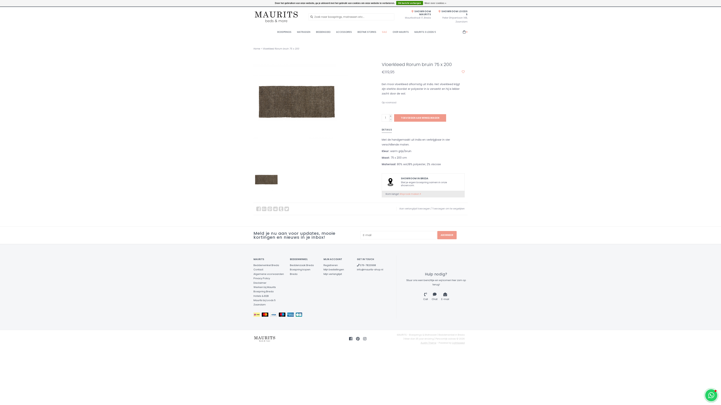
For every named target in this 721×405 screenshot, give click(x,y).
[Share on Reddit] (275, 209)
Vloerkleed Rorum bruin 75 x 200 (281, 48)
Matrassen (303, 32)
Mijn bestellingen (334, 269)
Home (256, 48)
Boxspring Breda (263, 291)
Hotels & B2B (261, 296)
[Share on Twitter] (286, 209)
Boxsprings (284, 32)
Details (387, 129)
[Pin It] (270, 209)
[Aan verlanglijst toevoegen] (463, 72)
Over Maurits (401, 32)
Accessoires (344, 32)
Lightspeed (458, 342)
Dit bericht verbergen (409, 3)
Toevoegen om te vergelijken (448, 208)
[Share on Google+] (264, 209)
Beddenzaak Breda (302, 265)
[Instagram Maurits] (365, 339)
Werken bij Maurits (264, 287)
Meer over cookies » (435, 3)
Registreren (331, 265)
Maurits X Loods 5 (425, 32)
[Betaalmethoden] (257, 315)
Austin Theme (428, 342)
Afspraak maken (410, 194)
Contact (258, 269)
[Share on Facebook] (258, 209)
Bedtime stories (366, 32)
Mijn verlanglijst (333, 274)
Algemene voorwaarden (268, 274)
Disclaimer (259, 283)
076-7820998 (367, 265)
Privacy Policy (261, 278)
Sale (384, 32)
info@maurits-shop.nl (370, 269)
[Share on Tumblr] (281, 209)
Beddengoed (323, 32)
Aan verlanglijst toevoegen (414, 208)
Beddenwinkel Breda (266, 265)
